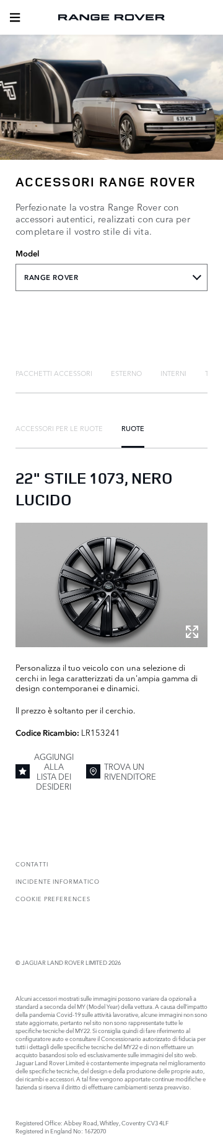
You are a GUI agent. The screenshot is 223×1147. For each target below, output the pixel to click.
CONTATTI (31, 864)
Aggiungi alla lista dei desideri (54, 771)
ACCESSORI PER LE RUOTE (59, 428)
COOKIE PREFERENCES (52, 898)
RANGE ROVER (51, 277)
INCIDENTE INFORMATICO (57, 881)
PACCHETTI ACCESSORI (53, 373)
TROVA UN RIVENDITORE (130, 771)
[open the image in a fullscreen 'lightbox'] (111, 585)
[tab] (53, 373)
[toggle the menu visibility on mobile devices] (15, 17)
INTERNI (173, 373)
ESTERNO (126, 373)
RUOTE (132, 428)
